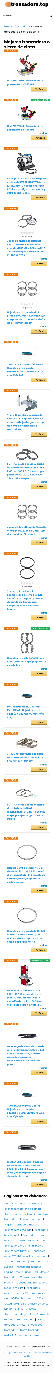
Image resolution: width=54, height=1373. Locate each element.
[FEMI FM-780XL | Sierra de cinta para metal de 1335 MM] (27, 66)
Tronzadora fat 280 (17, 1251)
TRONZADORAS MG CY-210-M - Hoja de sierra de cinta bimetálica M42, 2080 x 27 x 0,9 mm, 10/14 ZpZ (25, 370)
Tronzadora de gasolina (20, 1314)
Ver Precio (40, 89)
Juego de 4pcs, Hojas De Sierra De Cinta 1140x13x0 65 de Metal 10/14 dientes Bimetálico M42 (26, 531)
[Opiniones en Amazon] (27, 232)
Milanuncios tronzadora (32, 1256)
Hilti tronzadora (21, 1282)
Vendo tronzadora (16, 1261)
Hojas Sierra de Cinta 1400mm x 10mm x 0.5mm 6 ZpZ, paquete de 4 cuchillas (26, 661)
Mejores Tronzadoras (17, 26)
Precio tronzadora (31, 1219)
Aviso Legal (6, 1353)
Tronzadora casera (27, 1335)
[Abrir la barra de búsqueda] (50, 15)
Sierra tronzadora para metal (22, 1203)
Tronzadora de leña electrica (23, 1209)
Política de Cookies (20, 1353)
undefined (31, 1272)
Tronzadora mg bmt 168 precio (24, 1245)
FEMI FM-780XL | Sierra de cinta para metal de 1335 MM (25, 82)
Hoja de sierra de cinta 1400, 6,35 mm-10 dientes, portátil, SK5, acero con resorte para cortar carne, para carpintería (26, 936)
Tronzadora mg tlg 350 (30, 1240)
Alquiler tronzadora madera (22, 1224)
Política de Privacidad (37, 1353)
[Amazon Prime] (43, 133)
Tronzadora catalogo (18, 1230)
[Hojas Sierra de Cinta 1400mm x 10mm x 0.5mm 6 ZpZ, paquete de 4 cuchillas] (27, 643)
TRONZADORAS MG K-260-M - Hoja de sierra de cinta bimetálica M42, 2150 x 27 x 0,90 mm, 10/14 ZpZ (25, 1111)
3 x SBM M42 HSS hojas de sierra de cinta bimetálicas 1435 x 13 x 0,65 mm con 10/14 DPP (25, 757)
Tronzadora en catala (18, 1214)
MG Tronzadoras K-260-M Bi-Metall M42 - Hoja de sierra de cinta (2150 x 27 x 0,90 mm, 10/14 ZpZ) (25, 712)
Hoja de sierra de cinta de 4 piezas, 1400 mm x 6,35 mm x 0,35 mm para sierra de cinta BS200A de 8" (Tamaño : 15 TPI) (26, 318)
